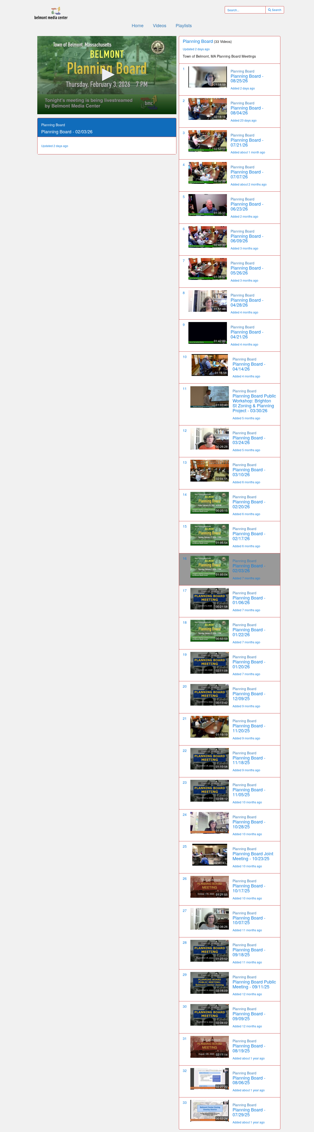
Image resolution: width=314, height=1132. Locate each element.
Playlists (184, 25)
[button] (106, 74)
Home (138, 25)
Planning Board (242, 71)
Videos (159, 25)
